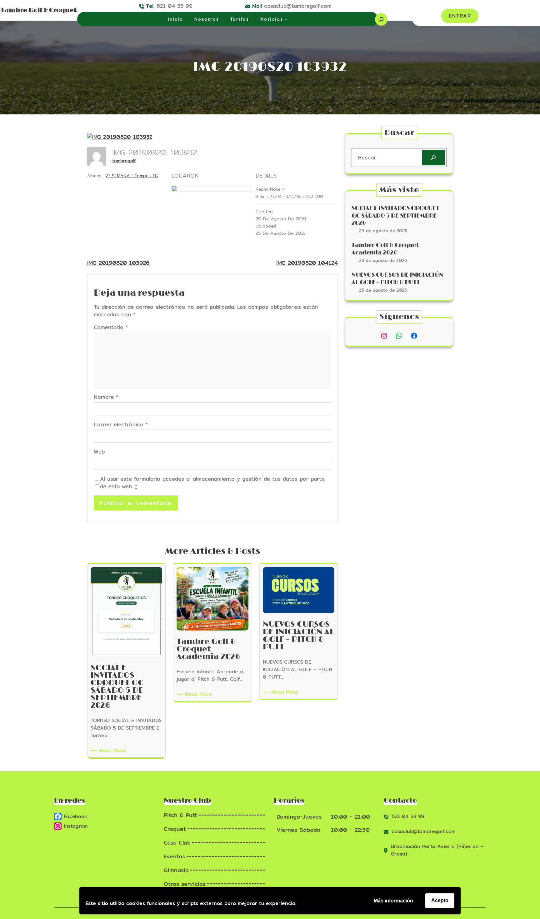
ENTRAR (460, 16)
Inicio (175, 19)
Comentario (111, 327)
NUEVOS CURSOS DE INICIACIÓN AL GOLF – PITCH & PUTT (397, 279)
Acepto (439, 900)
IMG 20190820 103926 (118, 262)
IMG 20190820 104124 (307, 262)
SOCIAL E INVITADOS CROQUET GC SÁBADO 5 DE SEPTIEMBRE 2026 (395, 216)
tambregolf (124, 160)
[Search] (433, 158)
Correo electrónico (121, 424)
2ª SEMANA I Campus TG (132, 175)
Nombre (106, 397)
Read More (113, 750)
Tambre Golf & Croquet (39, 10)
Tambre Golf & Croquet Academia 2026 (385, 249)
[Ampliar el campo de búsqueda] (381, 19)
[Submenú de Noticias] (285, 19)
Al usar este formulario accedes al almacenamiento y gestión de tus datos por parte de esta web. (212, 482)
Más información (393, 900)
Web (99, 451)
